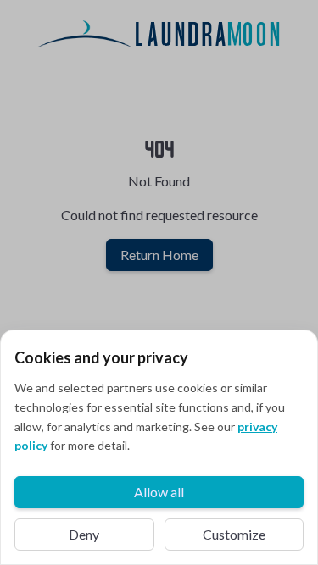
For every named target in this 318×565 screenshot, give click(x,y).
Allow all (159, 492)
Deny (84, 534)
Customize (234, 534)
